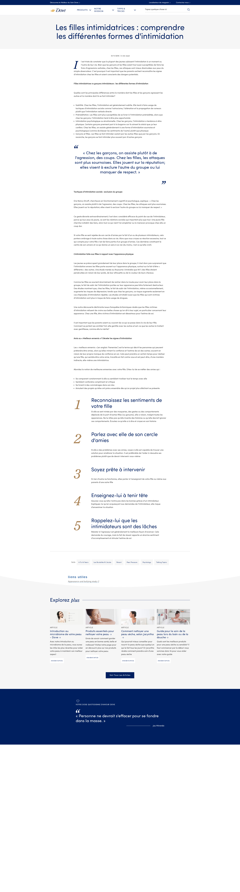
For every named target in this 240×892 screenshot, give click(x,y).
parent (119, 562)
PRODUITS (82, 10)
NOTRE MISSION (98, 10)
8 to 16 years (83, 562)
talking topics (161, 562)
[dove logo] (58, 10)
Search (188, 9)
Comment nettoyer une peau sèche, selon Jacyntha (137, 633)
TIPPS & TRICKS (121, 10)
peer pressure (132, 562)
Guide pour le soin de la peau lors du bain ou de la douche (172, 634)
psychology (147, 562)
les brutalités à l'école (102, 562)
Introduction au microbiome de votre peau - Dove (66, 634)
